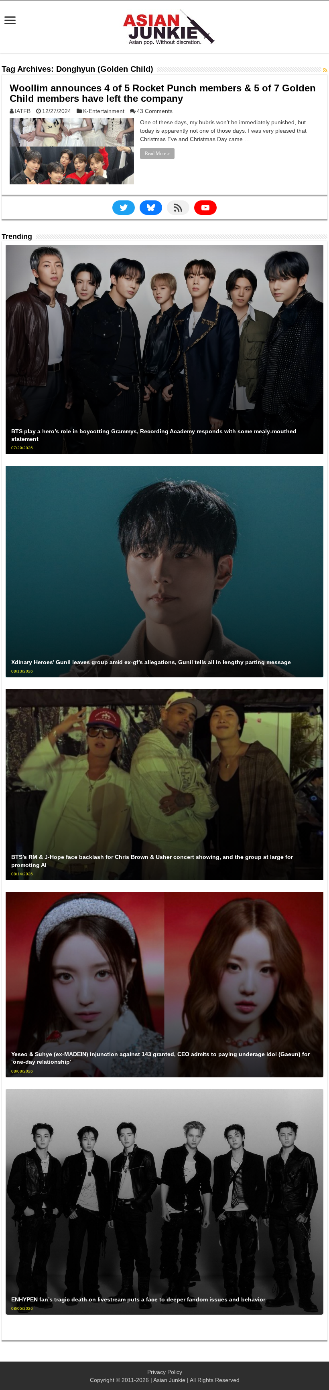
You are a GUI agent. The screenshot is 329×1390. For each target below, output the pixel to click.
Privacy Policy (164, 1372)
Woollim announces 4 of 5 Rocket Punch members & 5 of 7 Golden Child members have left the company (163, 93)
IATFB (22, 111)
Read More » (157, 153)
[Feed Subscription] (325, 70)
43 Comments (155, 111)
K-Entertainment (103, 111)
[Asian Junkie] (164, 25)
